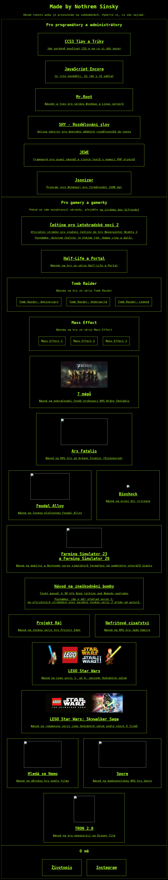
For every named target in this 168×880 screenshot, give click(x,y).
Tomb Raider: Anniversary (39, 301)
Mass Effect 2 (84, 341)
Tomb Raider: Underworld (88, 301)
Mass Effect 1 (52, 341)
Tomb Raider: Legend (133, 301)
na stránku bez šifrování (119, 209)
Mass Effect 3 (116, 341)
